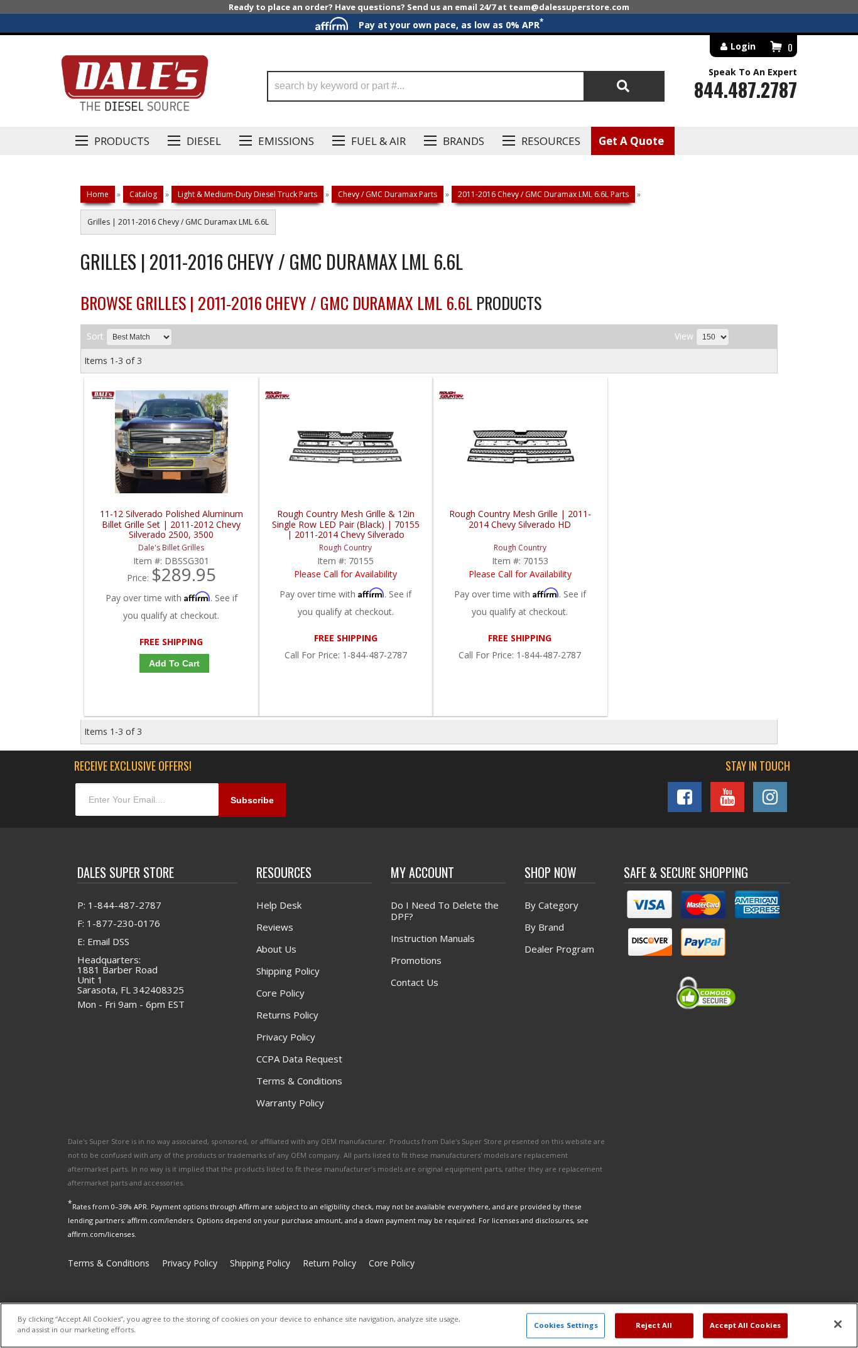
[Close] (838, 1324)
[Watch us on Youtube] (727, 797)
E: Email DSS (103, 941)
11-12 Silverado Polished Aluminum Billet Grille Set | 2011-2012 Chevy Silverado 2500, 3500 (171, 524)
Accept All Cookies (745, 1325)
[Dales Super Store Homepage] (134, 86)
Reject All (654, 1325)
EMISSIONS (286, 141)
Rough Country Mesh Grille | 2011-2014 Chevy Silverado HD (520, 519)
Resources (550, 141)
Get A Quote (631, 141)
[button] (466, 86)
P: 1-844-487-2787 (119, 905)
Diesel (204, 141)
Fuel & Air (378, 141)
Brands (463, 141)
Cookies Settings (566, 1325)
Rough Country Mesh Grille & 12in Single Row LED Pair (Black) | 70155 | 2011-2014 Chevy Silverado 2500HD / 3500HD (346, 524)
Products (121, 141)
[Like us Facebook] (685, 797)
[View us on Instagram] (770, 797)
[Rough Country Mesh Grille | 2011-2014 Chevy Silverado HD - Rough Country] (451, 398)
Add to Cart (174, 663)
